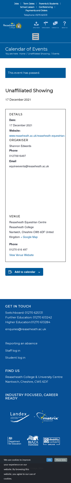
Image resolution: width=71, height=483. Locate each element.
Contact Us (55, 27)
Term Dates (28, 3)
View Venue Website (21, 255)
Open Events (46, 27)
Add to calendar (25, 272)
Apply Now (36, 27)
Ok (49, 460)
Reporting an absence (21, 343)
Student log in (15, 357)
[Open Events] (46, 23)
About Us (65, 27)
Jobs (16, 3)
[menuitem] (16, 4)
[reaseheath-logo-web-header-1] (12, 25)
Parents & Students (48, 3)
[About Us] (64, 23)
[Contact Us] (55, 23)
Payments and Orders (36, 10)
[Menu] (35, 38)
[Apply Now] (36, 23)
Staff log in (12, 350)
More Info (61, 460)
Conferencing (46, 7)
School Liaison (27, 7)
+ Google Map (29, 237)
